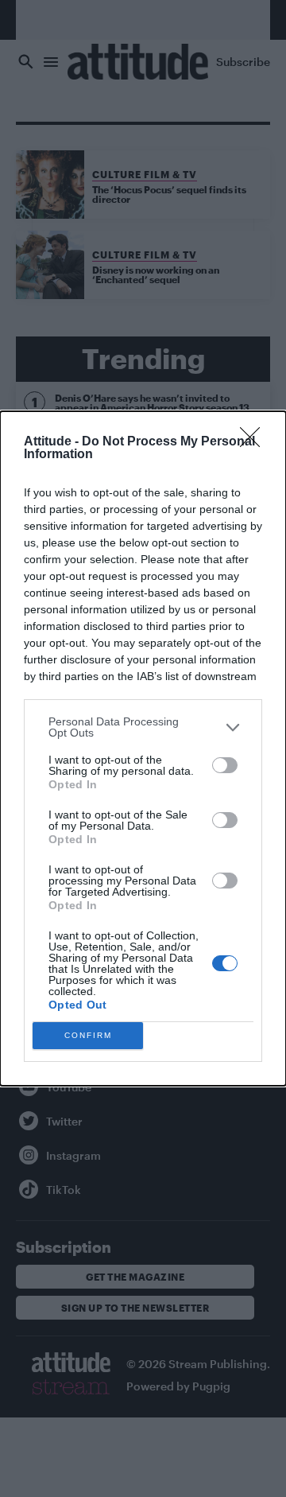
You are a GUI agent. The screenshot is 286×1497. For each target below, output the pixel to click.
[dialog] (143, 748)
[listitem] (143, 727)
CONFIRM (88, 1035)
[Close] (255, 442)
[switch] (225, 765)
